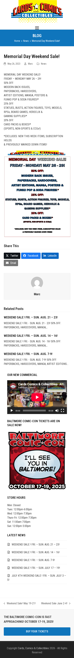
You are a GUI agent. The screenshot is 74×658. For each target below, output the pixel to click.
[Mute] (57, 410)
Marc (30, 63)
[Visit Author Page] (37, 282)
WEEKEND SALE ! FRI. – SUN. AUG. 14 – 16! (30, 335)
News (43, 63)
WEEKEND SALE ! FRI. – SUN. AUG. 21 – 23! (30, 317)
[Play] (11, 410)
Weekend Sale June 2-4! (54, 604)
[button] (37, 27)
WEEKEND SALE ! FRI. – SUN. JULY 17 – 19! (36, 568)
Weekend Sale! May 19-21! (20, 604)
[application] (37, 397)
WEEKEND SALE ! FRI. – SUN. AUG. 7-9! (28, 354)
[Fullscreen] (62, 410)
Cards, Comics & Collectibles (33, 648)
